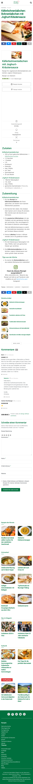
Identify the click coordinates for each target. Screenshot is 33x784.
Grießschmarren (23, 606)
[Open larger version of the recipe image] (16, 55)
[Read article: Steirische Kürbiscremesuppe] (4, 303)
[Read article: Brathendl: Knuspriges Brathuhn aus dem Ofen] (8, 599)
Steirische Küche (6, 726)
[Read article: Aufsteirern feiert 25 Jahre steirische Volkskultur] (25, 627)
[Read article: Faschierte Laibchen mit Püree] (4, 316)
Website (3, 473)
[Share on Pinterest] (13, 43)
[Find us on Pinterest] (16, 714)
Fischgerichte (5, 730)
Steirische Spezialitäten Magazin (12, 772)
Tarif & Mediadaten (25, 774)
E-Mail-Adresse (6, 466)
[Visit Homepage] (16, 2)
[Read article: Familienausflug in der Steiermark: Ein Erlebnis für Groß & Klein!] (25, 688)
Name (3, 458)
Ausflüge (3, 750)
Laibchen (17, 287)
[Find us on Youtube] (20, 714)
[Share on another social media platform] (29, 43)
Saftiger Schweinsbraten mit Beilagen (7, 588)
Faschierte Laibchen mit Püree (17, 315)
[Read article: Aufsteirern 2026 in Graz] (8, 627)
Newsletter (15, 776)
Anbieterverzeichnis (7, 760)
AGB (20, 776)
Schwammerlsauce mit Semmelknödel (19, 328)
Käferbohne (10, 287)
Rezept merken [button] (17, 89)
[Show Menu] (2, 2)
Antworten (5, 374)
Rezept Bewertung (6, 431)
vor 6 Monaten (10, 355)
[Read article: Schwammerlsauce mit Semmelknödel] (4, 329)
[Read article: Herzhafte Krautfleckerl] (4, 310)
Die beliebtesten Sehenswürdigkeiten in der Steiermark (8, 697)
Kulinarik (3, 754)
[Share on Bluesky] (9, 43)
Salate (3, 735)
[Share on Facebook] (3, 43)
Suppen (3, 734)
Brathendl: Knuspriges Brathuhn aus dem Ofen (8, 608)
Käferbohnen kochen (11, 156)
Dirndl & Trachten (6, 758)
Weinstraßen (5, 764)
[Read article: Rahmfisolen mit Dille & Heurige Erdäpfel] (4, 336)
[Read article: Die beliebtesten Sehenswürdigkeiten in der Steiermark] (8, 688)
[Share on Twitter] (24, 43)
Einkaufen (4, 756)
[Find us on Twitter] (12, 714)
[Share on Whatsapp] (19, 43)
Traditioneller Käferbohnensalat (17, 321)
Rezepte (9, 7)
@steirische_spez (22, 279)
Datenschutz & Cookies (14, 774)
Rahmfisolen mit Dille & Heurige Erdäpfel (19, 334)
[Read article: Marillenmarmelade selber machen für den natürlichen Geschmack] (8, 531)
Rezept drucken (17, 84)
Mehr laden (16, 343)
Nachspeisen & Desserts (8, 737)
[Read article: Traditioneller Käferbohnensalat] (4, 323)
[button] (3, 78)
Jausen (3, 739)
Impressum (5, 774)
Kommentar (5, 437)
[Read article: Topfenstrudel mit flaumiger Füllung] (25, 579)
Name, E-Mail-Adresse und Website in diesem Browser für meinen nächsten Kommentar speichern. (16, 483)
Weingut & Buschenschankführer (10, 762)
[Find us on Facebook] (8, 714)
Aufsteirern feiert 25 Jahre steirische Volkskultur (24, 636)
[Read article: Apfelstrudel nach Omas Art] (25, 561)
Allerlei (3, 743)
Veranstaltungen (6, 749)
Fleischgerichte (5, 728)
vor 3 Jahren (18, 401)
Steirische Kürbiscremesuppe (16, 302)
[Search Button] (31, 2)
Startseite (3, 7)
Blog (2, 765)
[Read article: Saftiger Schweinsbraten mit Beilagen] (8, 579)
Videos (3, 767)
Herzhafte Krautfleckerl (15, 308)
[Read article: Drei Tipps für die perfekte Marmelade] (25, 654)
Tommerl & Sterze (6, 741)
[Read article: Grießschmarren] (25, 599)
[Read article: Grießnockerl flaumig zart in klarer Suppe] (8, 561)
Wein (2, 752)
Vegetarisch (25, 287)
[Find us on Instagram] (24, 714)
